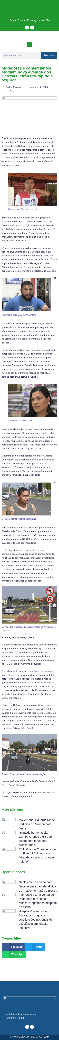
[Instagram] (32, 27)
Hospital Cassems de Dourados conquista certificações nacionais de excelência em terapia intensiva (36, 920)
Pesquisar (49, 55)
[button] (29, 44)
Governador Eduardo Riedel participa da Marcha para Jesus (37, 824)
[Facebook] (27, 27)
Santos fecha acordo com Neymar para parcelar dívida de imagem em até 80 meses (38, 886)
